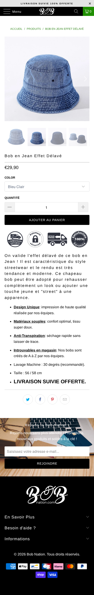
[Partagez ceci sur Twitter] (28, 399)
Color (10, 177)
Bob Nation (36, 554)
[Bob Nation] (47, 11)
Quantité (12, 197)
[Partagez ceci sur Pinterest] (52, 399)
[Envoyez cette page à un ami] (65, 399)
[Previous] (9, 79)
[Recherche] (78, 11)
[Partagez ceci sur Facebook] (40, 399)
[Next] (85, 79)
